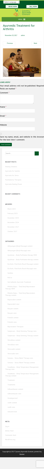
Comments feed (10, 435)
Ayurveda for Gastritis (12, 171)
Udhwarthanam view (14, 394)
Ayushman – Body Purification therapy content (23, 260)
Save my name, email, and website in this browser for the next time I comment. (22, 138)
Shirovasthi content (14, 349)
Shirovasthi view (13, 354)
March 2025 (12, 209)
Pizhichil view (12, 322)
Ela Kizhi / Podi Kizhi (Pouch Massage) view (22, 269)
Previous (10, 43)
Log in (7, 426)
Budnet (22, 454)
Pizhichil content (13, 318)
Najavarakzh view (13, 304)
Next (35, 43)
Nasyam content (13, 309)
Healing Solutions (11, 167)
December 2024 (13, 218)
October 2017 (12, 231)
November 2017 (13, 227)
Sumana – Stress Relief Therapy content (21, 363)
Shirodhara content (14, 340)
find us (10, 278)
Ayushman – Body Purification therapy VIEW (22, 255)
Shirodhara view (13, 345)
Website (3, 125)
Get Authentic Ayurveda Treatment (19, 282)
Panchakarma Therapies (13, 180)
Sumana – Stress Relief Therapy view (20, 358)
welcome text (12, 412)
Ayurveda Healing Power (13, 184)
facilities (10, 273)
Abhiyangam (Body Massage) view (19, 251)
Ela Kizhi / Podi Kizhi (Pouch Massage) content (23, 264)
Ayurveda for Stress (12, 175)
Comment (4, 92)
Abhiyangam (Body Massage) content (20, 246)
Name (3, 107)
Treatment (11, 380)
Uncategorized (12, 398)
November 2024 (13, 222)
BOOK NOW (12, 7)
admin (23, 35)
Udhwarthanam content (15, 389)
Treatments (11, 385)
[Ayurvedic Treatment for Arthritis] (22, 62)
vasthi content (12, 403)
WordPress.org (10, 440)
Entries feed (9, 431)
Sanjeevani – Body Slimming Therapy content (23, 336)
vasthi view (11, 407)
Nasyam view (12, 313)
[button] (20, 19)
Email (3, 116)
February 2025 (13, 213)
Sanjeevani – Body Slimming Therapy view (22, 331)
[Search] (37, 153)
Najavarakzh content (14, 300)
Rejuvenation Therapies (15, 327)
